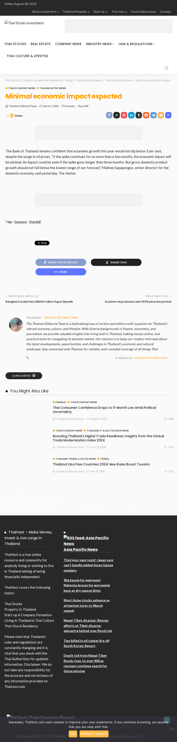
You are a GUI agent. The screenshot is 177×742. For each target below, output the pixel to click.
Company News (68, 44)
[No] (171, 729)
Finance (61, 402)
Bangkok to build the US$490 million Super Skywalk (39, 302)
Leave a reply (21, 375)
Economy (70, 106)
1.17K (171, 471)
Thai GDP (82, 106)
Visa (145, 507)
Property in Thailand (20, 609)
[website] (27, 358)
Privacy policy (94, 734)
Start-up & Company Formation (28, 615)
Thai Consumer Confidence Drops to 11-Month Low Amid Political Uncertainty (104, 409)
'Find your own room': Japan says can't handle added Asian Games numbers (88, 565)
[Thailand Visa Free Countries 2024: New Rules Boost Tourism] (26, 459)
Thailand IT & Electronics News (108, 430)
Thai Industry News (52, 88)
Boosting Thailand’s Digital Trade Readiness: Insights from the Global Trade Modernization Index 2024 (108, 438)
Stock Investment (44, 12)
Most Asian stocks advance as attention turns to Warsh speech (87, 605)
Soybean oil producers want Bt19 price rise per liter (138, 302)
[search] (167, 68)
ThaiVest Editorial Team (23, 106)
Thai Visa (118, 12)
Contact (165, 12)
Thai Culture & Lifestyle (27, 56)
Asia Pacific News (81, 549)
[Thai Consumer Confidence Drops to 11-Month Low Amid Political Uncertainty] (26, 403)
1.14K (171, 447)
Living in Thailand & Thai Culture (29, 620)
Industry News (99, 44)
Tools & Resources (143, 12)
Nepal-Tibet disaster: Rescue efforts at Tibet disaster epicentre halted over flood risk (88, 625)
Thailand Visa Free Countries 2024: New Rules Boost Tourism (101, 464)
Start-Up (99, 12)
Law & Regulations (135, 44)
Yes (73, 734)
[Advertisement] (119, 26)
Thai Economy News (21, 88)
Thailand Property (74, 12)
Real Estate (40, 44)
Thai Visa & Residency (21, 626)
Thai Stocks (15, 44)
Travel (104, 459)
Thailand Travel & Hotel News (76, 459)
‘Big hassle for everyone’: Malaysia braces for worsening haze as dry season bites (87, 585)
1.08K (171, 418)
